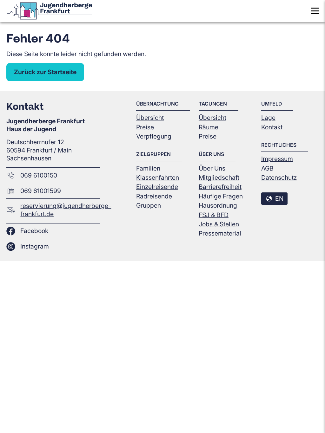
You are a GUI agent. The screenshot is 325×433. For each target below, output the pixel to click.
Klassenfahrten (157, 177)
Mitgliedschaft (219, 177)
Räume (208, 127)
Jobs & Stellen (219, 224)
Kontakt (271, 127)
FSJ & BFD (214, 215)
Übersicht (150, 117)
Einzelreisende (157, 187)
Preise (145, 127)
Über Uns (212, 168)
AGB (267, 168)
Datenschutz (279, 177)
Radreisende (154, 196)
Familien (148, 168)
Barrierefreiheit (220, 187)
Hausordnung (218, 205)
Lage (268, 117)
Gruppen (148, 205)
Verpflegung (153, 136)
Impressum (277, 159)
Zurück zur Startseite (45, 72)
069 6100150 (38, 175)
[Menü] (315, 11)
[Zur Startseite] (49, 11)
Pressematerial (220, 233)
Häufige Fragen (221, 196)
